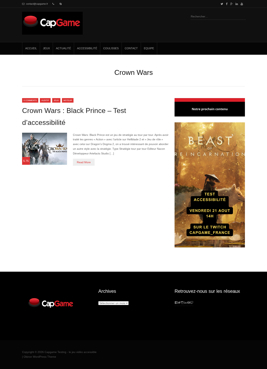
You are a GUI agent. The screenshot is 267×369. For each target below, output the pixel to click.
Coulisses (111, 48)
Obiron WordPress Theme (40, 356)
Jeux (46, 48)
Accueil (31, 48)
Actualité (63, 48)
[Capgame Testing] (52, 32)
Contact (131, 48)
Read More (84, 162)
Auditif (45, 100)
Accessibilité (87, 48)
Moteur (68, 100)
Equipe (149, 48)
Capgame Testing (55, 352)
